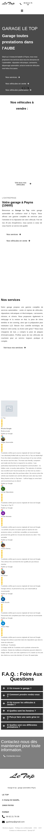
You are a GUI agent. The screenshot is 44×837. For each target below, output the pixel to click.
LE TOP (5, 795)
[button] (22, 11)
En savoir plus (33, 655)
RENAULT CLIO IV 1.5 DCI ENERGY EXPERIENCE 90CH (21, 171)
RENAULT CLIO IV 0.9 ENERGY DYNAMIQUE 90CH (21, 146)
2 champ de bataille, (11, 800)
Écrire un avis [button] (5, 431)
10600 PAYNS (8, 805)
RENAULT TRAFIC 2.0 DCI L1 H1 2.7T (21, 122)
